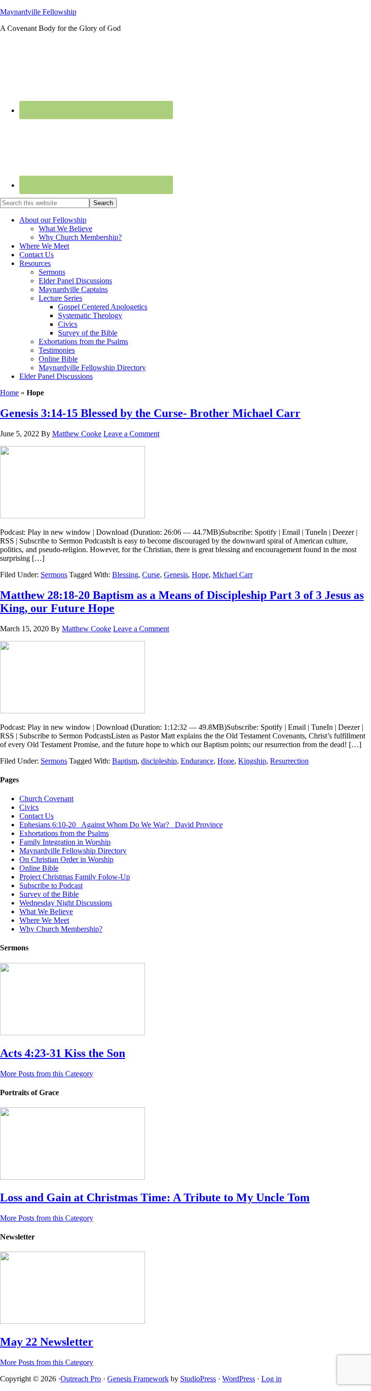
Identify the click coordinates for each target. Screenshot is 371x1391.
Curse (151, 574)
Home (9, 393)
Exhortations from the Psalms (64, 833)
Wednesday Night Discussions (65, 903)
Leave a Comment (131, 434)
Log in (271, 1379)
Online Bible (38, 868)
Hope (200, 574)
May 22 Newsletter (46, 1341)
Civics (29, 807)
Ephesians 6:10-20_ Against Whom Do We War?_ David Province (121, 825)
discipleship (159, 761)
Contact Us (36, 816)
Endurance (197, 761)
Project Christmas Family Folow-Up (74, 877)
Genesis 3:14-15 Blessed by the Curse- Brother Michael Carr (150, 413)
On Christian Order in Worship (66, 859)
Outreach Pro (80, 1379)
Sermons (54, 574)
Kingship (252, 761)
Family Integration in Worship (65, 842)
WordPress (238, 1379)
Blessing (125, 574)
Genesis (176, 574)
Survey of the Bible (49, 894)
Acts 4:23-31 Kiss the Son (62, 1053)
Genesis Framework (138, 1379)
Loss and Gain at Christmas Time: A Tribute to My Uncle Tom (155, 1197)
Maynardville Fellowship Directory (73, 851)
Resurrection (289, 761)
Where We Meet (44, 920)
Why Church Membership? (60, 929)
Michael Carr (233, 574)
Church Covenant (46, 798)
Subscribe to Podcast (51, 885)
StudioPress (198, 1379)
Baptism (124, 761)
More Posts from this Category (46, 1074)
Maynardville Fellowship (38, 12)
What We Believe (46, 911)
